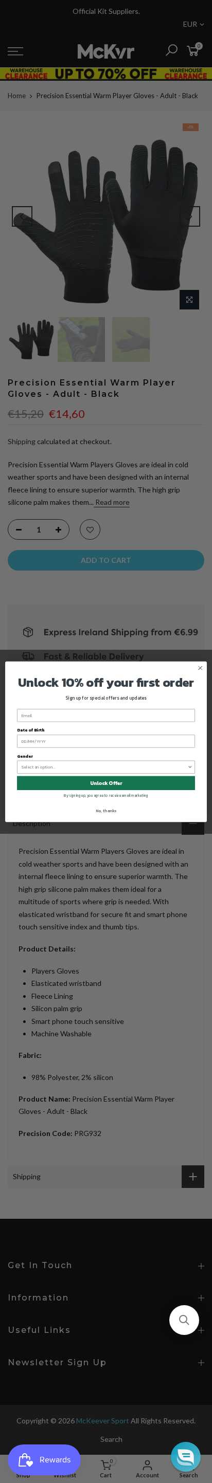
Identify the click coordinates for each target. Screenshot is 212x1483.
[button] (184, 1320)
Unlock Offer (106, 782)
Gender (24, 756)
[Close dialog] (200, 667)
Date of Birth (30, 730)
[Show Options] (189, 767)
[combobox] (105, 767)
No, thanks (106, 811)
